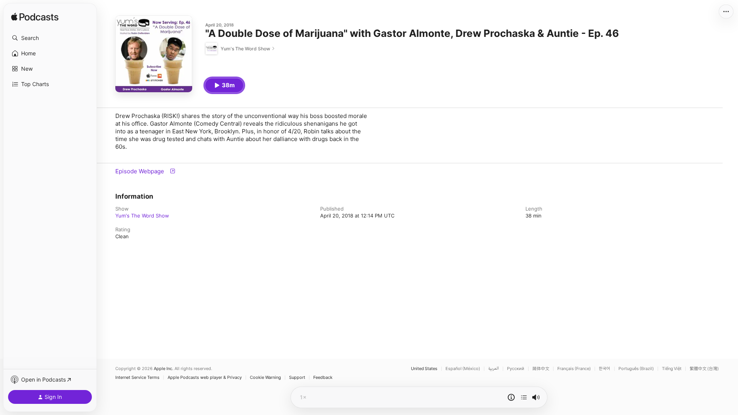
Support (297, 377)
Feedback (322, 377)
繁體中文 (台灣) (704, 369)
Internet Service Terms (137, 377)
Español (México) (462, 369)
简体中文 (540, 369)
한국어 (604, 369)
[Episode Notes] (511, 397)
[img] (34, 17)
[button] (49, 38)
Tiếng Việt (671, 369)
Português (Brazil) (636, 369)
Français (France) (574, 369)
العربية (493, 369)
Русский (515, 369)
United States (424, 369)
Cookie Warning (265, 377)
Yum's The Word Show (142, 215)
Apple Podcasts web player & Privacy (205, 377)
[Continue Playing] (524, 397)
